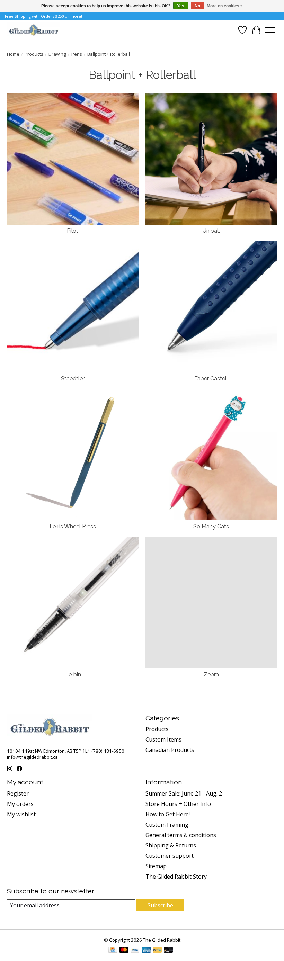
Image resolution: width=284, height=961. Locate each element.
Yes (180, 5)
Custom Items (163, 739)
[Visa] (135, 950)
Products (34, 54)
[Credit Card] (112, 950)
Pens (76, 54)
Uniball (211, 230)
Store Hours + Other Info (178, 804)
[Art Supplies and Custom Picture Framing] (33, 30)
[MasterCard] (123, 950)
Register (18, 793)
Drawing (57, 54)
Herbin (72, 674)
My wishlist (21, 814)
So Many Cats (211, 526)
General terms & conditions (180, 835)
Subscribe (160, 905)
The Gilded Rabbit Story (176, 876)
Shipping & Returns (170, 845)
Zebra (211, 674)
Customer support (169, 856)
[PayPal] (157, 950)
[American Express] (146, 950)
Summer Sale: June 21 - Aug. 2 (183, 793)
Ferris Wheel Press (73, 526)
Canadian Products (169, 750)
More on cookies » (225, 5)
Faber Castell (211, 378)
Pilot (72, 230)
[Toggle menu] (270, 30)
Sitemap (156, 866)
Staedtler (73, 378)
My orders (20, 804)
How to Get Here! (167, 814)
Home (13, 54)
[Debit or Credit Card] (168, 950)
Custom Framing (166, 824)
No (197, 5)
